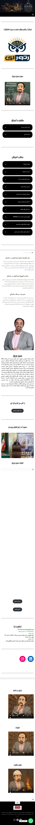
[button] (17, 127)
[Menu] (33, 14)
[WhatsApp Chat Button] (30, 820)
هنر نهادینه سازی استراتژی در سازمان (17, 258)
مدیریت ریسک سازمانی (17, 294)
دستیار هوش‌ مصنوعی (17, 410)
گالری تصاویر (17, 609)
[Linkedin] (20, 820)
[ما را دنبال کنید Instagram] (14, 820)
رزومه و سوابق (17, 601)
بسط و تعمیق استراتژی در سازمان (17, 276)
